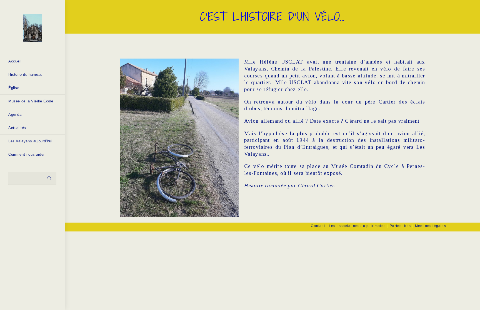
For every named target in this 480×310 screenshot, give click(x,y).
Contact (318, 226)
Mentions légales (430, 226)
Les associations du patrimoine (357, 226)
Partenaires (400, 226)
